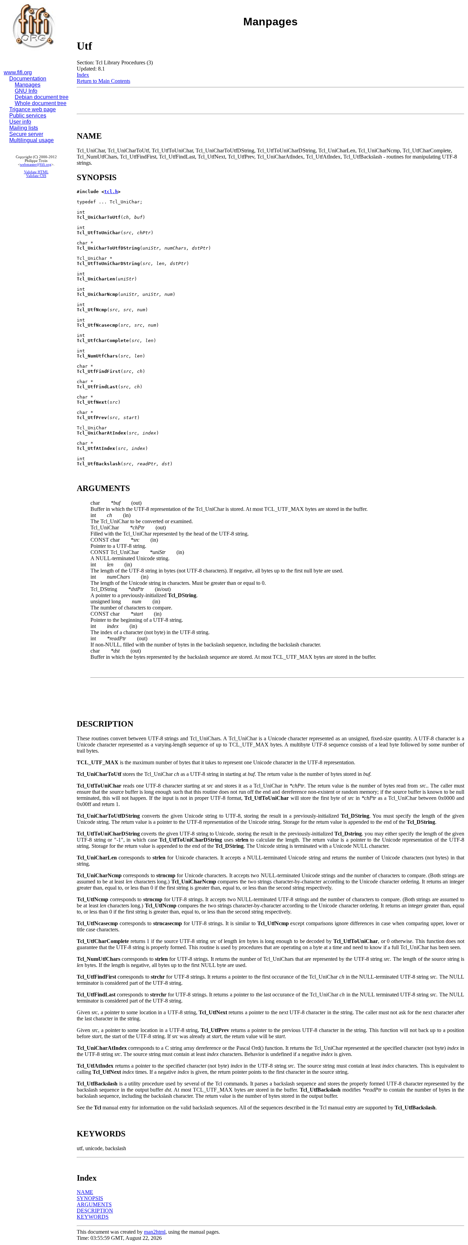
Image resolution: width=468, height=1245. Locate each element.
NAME (85, 1192)
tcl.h (111, 191)
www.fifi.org (18, 72)
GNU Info (26, 91)
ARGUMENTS (94, 1204)
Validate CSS (36, 176)
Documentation (27, 78)
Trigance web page (32, 109)
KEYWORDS (93, 1217)
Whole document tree (40, 103)
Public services (27, 115)
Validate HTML (36, 172)
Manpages (27, 85)
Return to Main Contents (103, 81)
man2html (154, 1232)
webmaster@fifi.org (35, 164)
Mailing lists (23, 128)
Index (83, 75)
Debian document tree (42, 97)
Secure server (26, 134)
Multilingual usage (31, 140)
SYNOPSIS (90, 1198)
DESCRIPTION (95, 1210)
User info (20, 122)
